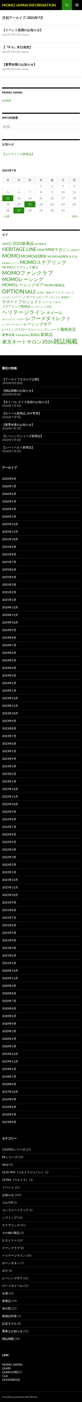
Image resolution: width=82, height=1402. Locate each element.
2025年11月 (10, 531)
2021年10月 (10, 895)
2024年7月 (9, 645)
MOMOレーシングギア (23, 284)
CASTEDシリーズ (13, 1149)
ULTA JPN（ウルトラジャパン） (23, 1172)
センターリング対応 (41, 306)
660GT (7, 244)
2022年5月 (9, 842)
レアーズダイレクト (48, 318)
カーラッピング (37, 297)
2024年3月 (9, 675)
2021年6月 (9, 925)
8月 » (75, 216)
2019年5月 (9, 1069)
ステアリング (11, 1225)
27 (19, 210)
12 (7, 198)
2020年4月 (9, 1023)
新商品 (35, 335)
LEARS (6, 1368)
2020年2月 (9, 1038)
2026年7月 (9, 486)
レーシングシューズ (45, 329)
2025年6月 (9, 569)
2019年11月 (10, 1061)
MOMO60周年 (34, 256)
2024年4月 (9, 668)
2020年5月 (9, 1016)
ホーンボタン (11, 1263)
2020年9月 (9, 985)
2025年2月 (9, 592)
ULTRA (40, 292)
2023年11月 (10, 705)
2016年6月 (9, 1107)
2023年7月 (9, 736)
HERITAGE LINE (19, 249)
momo (25, 34)
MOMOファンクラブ (27, 273)
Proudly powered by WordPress (19, 1396)
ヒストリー (9, 1240)
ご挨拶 (47, 292)
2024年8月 (9, 637)
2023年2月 (9, 774)
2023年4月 (9, 758)
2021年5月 (9, 932)
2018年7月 (9, 1076)
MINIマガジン (57, 249)
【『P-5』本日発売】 (17, 47)
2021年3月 (9, 948)
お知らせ (8, 1195)
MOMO (11, 255)
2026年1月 (9, 516)
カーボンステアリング (13, 297)
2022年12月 (10, 789)
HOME (6, 100)
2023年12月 (10, 698)
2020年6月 (9, 1008)
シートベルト (52, 302)
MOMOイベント (10, 263)
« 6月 (6, 216)
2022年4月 (9, 849)
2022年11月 (10, 796)
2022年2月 (9, 864)
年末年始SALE (22, 335)
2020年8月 (9, 993)
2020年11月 (10, 978)
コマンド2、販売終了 (60, 297)
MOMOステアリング (43, 262)
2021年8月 (9, 910)
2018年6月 (9, 1084)
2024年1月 (9, 690)
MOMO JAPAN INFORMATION (29, 5)
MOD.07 (75, 250)
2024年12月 (10, 607)
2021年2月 (9, 955)
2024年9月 (9, 630)
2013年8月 (9, 1122)
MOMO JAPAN (12, 1364)
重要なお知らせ (12, 1331)
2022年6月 (9, 834)
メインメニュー (77, 5)
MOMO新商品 (54, 285)
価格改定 (68, 329)
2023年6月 (9, 743)
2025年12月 (10, 524)
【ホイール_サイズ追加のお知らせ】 (26, 402)
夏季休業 (8, 335)
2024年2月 (9, 683)
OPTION (13, 291)
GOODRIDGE (11, 1379)
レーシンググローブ (16, 329)
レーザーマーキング (12, 324)
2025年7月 (9, 562)
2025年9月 (9, 546)
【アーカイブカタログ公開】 (21, 379)
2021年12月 (10, 879)
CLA (5, 1376)
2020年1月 (9, 1046)
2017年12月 (10, 1091)
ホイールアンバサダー (13, 319)
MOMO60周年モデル (63, 256)
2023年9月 (9, 721)
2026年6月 (9, 494)
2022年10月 (10, 804)
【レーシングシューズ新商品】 (22, 436)
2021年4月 (9, 940)
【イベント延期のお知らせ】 (22, 30)
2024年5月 (9, 660)
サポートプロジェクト (22, 301)
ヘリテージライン (24, 312)
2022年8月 (9, 819)
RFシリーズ (9, 1157)
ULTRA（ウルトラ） (15, 1179)
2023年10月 (10, 713)
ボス (5, 1270)
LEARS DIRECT (12, 1372)
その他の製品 (11, 1232)
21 (30, 204)
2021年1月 (9, 963)
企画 (5, 1293)
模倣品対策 (9, 1316)
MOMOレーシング (23, 279)
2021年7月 (9, 917)
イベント (58, 292)
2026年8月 (9, 478)
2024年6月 (9, 652)
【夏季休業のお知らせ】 (19, 64)
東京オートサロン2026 (27, 342)
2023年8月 (9, 728)
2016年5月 (9, 1114)
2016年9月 (9, 1099)
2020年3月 (9, 1031)
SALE (30, 292)
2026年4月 (9, 509)
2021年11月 (10, 887)
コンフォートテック (15, 1210)
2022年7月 (9, 827)
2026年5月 (9, 501)
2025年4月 (9, 577)
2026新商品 (23, 243)
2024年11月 (10, 615)
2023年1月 (9, 781)
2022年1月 (9, 872)
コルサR (7, 1202)
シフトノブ (9, 1217)
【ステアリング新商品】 (18, 154)
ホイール (54, 312)
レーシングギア (38, 323)
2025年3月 (9, 584)
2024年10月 (10, 622)
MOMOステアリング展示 (20, 267)
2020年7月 (9, 1001)
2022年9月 (9, 811)
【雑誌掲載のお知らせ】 (18, 390)
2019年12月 (10, 1054)
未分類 (6, 1308)
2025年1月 (9, 599)
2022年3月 (9, 857)
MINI (41, 250)
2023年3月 (9, 766)
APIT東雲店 (40, 244)
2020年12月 (10, 970)
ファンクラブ (11, 1248)
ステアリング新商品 (16, 306)
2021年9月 (9, 902)
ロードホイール (12, 1285)
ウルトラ (69, 292)
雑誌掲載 (65, 341)
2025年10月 (10, 539)
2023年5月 (9, 751)
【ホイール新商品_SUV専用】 (21, 413)
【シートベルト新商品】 (18, 447)
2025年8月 (9, 554)
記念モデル (9, 1323)
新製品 (47, 334)
